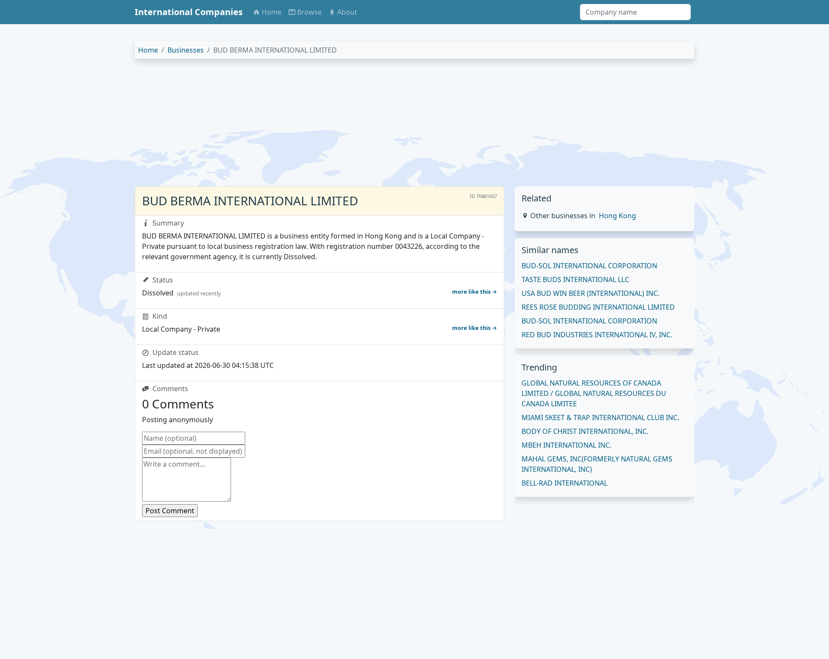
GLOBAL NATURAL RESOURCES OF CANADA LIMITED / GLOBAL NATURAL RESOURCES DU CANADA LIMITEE (594, 393)
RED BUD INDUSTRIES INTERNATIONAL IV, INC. (597, 334)
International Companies (189, 12)
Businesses (186, 50)
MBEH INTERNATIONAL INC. (566, 445)
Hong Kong (617, 215)
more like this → (474, 291)
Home (148, 50)
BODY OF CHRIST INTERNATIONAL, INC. (585, 431)
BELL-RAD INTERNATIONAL (565, 483)
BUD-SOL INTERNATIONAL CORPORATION (589, 265)
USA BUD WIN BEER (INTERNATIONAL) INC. (590, 293)
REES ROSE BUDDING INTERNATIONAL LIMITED (598, 307)
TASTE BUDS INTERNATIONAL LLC (575, 279)
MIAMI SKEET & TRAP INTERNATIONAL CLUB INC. (600, 417)
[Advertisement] (394, 126)
